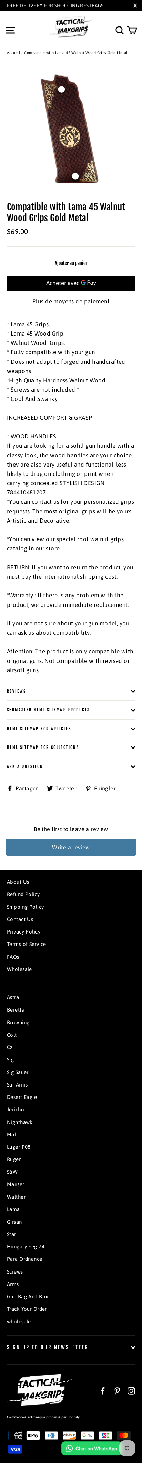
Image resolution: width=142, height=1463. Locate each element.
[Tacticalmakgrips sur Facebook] (102, 1390)
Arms (13, 1284)
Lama (13, 1209)
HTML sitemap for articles (39, 728)
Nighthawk (20, 1122)
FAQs (13, 957)
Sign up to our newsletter (48, 1347)
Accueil (13, 53)
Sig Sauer (18, 1072)
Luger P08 (19, 1147)
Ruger (14, 1159)
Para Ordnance (24, 1259)
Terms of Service (26, 944)
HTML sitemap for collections (43, 747)
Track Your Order (27, 1309)
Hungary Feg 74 (25, 1246)
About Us (18, 882)
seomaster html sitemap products (48, 709)
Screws (15, 1272)
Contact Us (20, 919)
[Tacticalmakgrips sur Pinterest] (117, 1390)
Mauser (15, 1184)
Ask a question (25, 766)
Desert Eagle (22, 1097)
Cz (10, 1047)
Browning (18, 1022)
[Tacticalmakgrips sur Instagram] (131, 1390)
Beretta (15, 1010)
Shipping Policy (25, 907)
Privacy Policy (23, 932)
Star (11, 1234)
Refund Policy (23, 894)
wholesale (19, 1321)
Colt (12, 1035)
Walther (16, 1197)
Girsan (14, 1222)
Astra (13, 997)
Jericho (15, 1109)
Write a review (71, 847)
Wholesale (19, 969)
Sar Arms (17, 1085)
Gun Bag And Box (27, 1296)
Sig (10, 1059)
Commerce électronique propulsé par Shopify (43, 1417)
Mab (12, 1134)
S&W (12, 1172)
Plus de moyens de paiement (71, 301)
